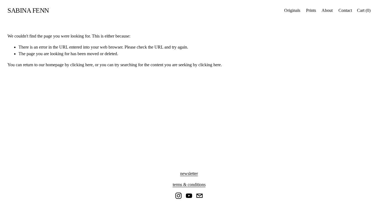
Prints (311, 10)
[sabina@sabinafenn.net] (199, 195)
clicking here (81, 64)
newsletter (189, 173)
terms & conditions (189, 184)
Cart (364, 10)
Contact (345, 10)
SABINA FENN (28, 10)
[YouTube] (189, 195)
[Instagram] (178, 195)
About (327, 10)
